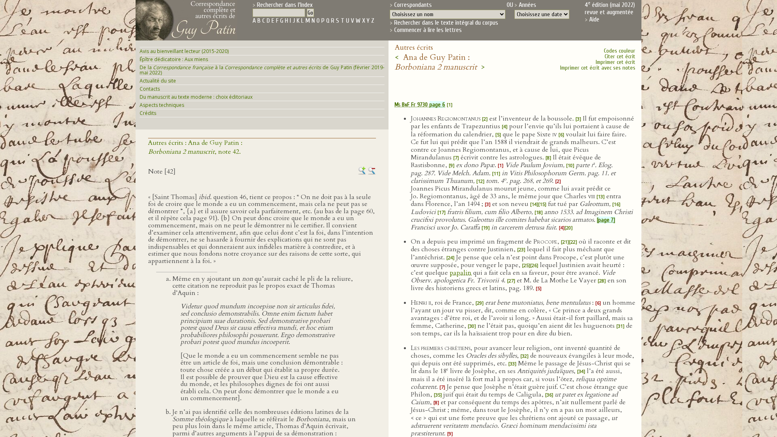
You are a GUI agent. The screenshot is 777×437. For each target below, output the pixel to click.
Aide (594, 19)
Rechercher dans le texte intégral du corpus (446, 22)
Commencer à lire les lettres (428, 30)
